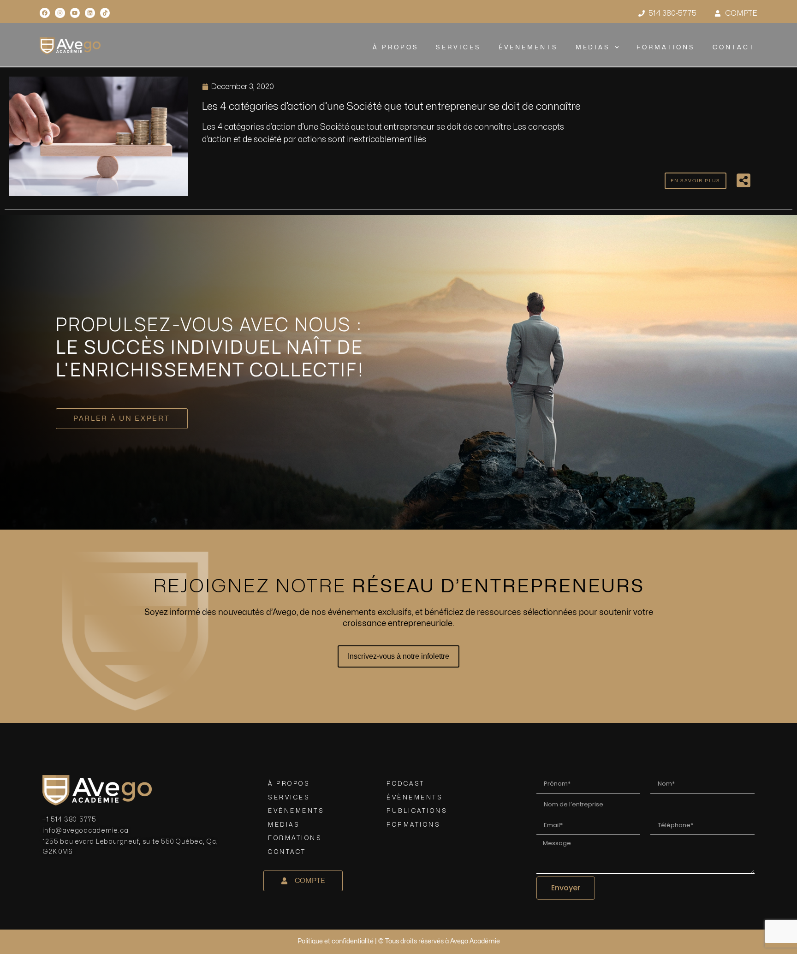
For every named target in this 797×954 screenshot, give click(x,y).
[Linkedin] (90, 13)
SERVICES (458, 47)
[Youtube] (75, 13)
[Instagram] (60, 13)
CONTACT (734, 47)
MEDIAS (593, 47)
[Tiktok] (105, 13)
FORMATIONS (665, 47)
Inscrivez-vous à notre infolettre (398, 656)
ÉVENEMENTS (528, 47)
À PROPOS (395, 47)
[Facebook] (45, 13)
